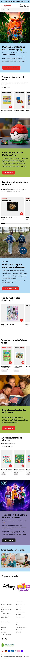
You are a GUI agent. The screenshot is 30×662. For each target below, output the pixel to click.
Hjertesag (3, 627)
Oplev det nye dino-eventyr (11, 67)
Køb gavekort (19, 624)
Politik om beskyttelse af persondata (8, 656)
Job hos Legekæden (6, 634)
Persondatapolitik (20, 617)
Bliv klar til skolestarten (10, 288)
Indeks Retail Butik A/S (6, 604)
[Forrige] (1, 1)
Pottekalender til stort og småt (6, 469)
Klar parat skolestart (5, 366)
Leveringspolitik (6, 657)
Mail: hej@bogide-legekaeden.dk (5, 616)
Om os (2, 624)
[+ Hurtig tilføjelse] (10, 107)
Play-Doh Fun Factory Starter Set (6, 110)
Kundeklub (3, 629)
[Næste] (28, 1)
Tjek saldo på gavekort (21, 627)
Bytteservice (19, 607)
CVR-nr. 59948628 (5, 607)
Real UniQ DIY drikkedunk (7, 324)
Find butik (3, 632)
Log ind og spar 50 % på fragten (15, 1)
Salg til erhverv (19, 629)
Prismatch (18, 632)
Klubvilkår (18, 614)
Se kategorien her (8, 540)
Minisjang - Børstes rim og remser (19, 469)
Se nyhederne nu (8, 172)
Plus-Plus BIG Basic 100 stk (19, 110)
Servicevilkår (26, 656)
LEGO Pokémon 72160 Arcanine (9, 217)
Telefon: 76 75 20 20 (6, 613)
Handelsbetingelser (20, 612)
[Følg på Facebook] (2, 639)
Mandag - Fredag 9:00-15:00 (6, 610)
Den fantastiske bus (18, 366)
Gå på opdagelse (8, 428)
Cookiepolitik (19, 609)
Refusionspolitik (19, 656)
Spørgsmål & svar (20, 604)
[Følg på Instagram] (6, 639)
